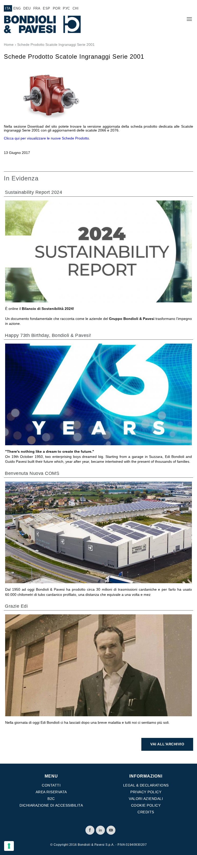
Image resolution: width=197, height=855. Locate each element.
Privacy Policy (145, 792)
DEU (27, 8)
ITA (8, 8)
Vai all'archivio (167, 744)
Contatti (51, 785)
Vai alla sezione (170, 269)
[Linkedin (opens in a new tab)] (100, 830)
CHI (76, 8)
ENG (17, 8)
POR (57, 8)
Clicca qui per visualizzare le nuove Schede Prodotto (46, 138)
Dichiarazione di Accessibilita (51, 805)
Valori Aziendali (146, 799)
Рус (66, 8)
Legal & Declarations (146, 785)
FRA (37, 8)
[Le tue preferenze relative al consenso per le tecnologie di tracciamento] (9, 846)
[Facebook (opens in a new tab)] (89, 830)
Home (9, 44)
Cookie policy (146, 805)
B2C (51, 799)
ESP (46, 8)
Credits (145, 812)
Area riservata (51, 792)
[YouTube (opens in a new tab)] (110, 830)
